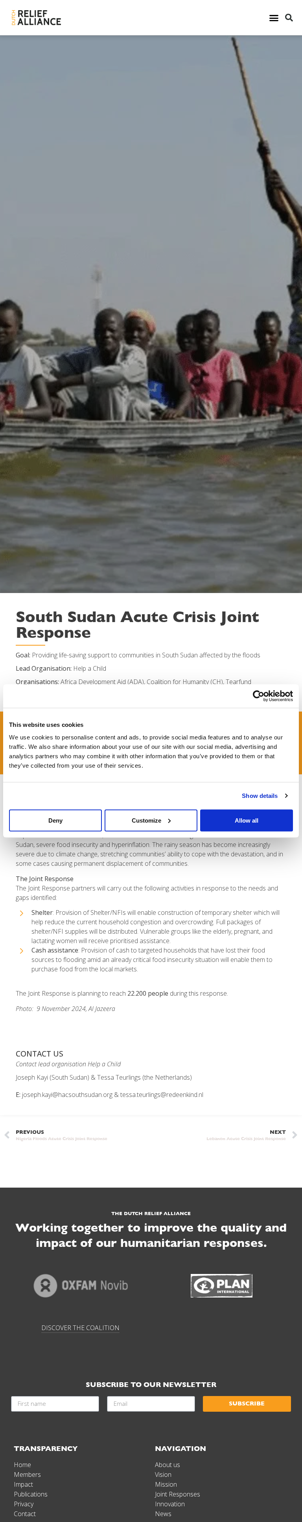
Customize (146, 820)
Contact (25, 1513)
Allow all (246, 820)
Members (27, 1474)
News (163, 1513)
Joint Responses (177, 1494)
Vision (163, 1474)
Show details (260, 795)
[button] (273, 17)
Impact (23, 1484)
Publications (31, 1494)
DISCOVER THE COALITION (80, 1327)
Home (22, 1464)
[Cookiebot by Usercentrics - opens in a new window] (258, 696)
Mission (166, 1484)
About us (167, 1464)
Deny (55, 820)
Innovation (170, 1504)
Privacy (23, 1504)
